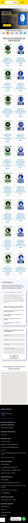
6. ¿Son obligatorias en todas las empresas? (11, 323)
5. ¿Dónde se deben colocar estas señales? (12, 319)
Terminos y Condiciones (7, 418)
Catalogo (3, 415)
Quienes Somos (5, 412)
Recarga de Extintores (7, 427)
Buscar (15, 2)
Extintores (4, 434)
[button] (22, 2)
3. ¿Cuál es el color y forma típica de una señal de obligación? (13, 311)
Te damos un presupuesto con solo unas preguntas (13, 331)
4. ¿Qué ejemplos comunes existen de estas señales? (13, 315)
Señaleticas (9, 6)
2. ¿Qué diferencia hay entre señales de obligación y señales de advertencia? (13, 307)
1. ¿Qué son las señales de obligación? (13, 292)
